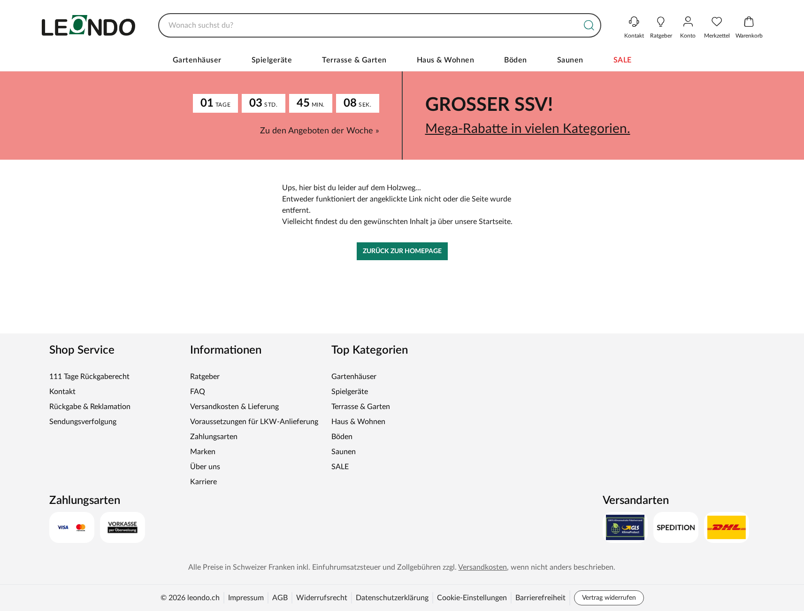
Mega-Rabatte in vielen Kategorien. (527, 128)
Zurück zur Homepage (402, 251)
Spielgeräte (272, 60)
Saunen (570, 60)
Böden (515, 60)
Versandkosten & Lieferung (234, 406)
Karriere (203, 482)
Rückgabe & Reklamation (89, 406)
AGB (280, 598)
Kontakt (62, 391)
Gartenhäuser (197, 60)
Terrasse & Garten (354, 60)
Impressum (246, 598)
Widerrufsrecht (321, 598)
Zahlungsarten (213, 437)
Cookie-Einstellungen (472, 598)
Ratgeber (205, 376)
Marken (202, 452)
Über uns (205, 467)
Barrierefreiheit (540, 598)
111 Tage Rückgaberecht (89, 376)
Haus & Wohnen (446, 60)
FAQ (197, 391)
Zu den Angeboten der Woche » (319, 131)
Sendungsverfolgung (82, 421)
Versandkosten (482, 567)
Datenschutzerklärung (392, 598)
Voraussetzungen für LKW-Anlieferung (254, 421)
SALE (622, 60)
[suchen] (589, 25)
